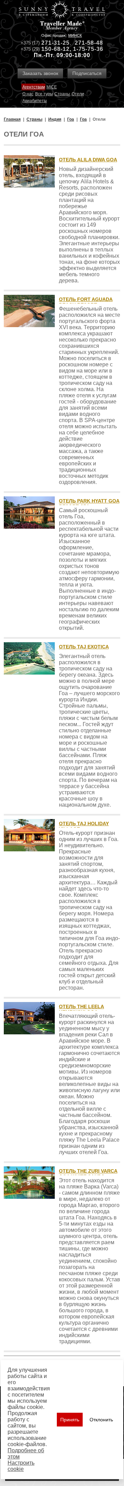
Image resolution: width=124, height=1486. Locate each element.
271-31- (52, 43)
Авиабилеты (34, 100)
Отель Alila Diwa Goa (88, 159)
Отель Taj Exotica (84, 646)
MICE (51, 87)
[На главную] (62, 10)
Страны (62, 93)
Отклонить (101, 1419)
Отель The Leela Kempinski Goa (81, 1009)
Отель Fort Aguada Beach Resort (86, 302)
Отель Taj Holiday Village (84, 826)
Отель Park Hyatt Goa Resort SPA (89, 503)
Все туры (44, 93)
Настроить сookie (21, 1466)
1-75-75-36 (88, 49)
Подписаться (87, 73)
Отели (78, 93)
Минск (75, 35)
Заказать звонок (40, 73)
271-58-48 (89, 43)
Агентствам (33, 87)
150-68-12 (55, 49)
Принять (69, 1419)
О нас (27, 93)
